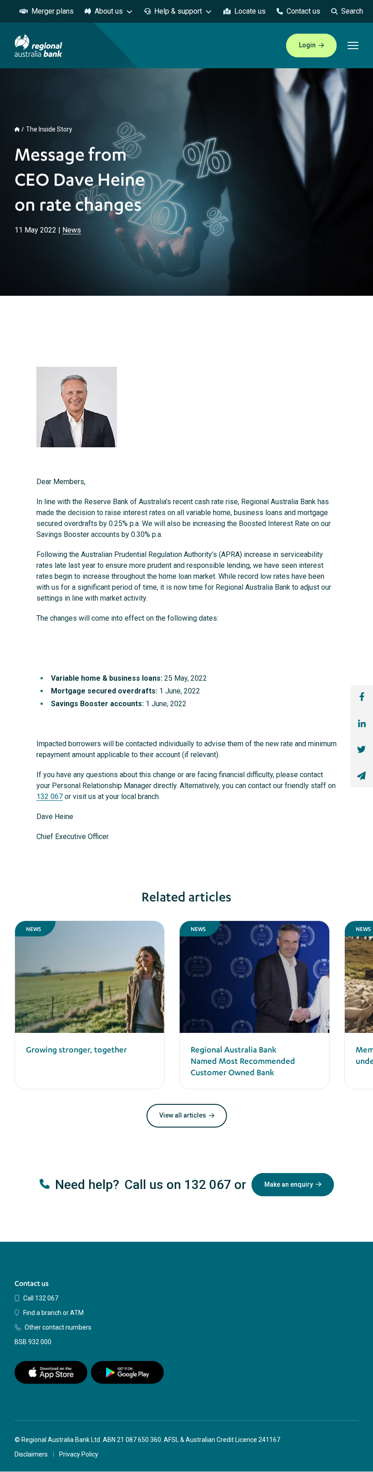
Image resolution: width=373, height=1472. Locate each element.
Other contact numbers (58, 1327)
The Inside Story (49, 129)
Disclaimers (31, 1454)
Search (352, 11)
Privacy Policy (78, 1454)
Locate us (250, 11)
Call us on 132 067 (178, 1184)
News (71, 230)
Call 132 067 (40, 1298)
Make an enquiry (288, 1184)
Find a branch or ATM (53, 1312)
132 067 (49, 796)
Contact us (303, 11)
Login (307, 45)
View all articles (182, 1115)
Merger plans (52, 11)
